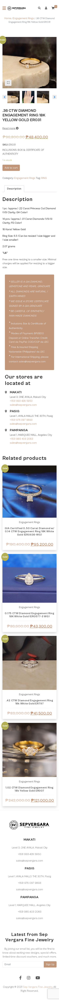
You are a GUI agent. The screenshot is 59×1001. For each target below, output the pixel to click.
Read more (9, 128)
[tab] (14, 188)
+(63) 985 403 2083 (21, 438)
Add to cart (11, 167)
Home (7, 18)
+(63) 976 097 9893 (21, 419)
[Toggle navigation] (4, 8)
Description (14, 188)
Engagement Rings (23, 18)
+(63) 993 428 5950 (21, 400)
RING (44, 178)
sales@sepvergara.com (23, 404)
